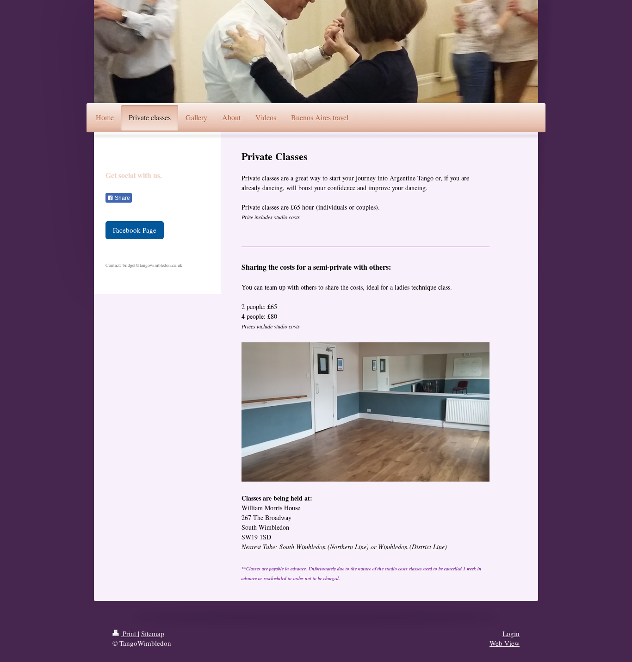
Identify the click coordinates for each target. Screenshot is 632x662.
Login (511, 633)
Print (129, 633)
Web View (504, 643)
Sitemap (152, 633)
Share (121, 198)
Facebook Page (134, 230)
